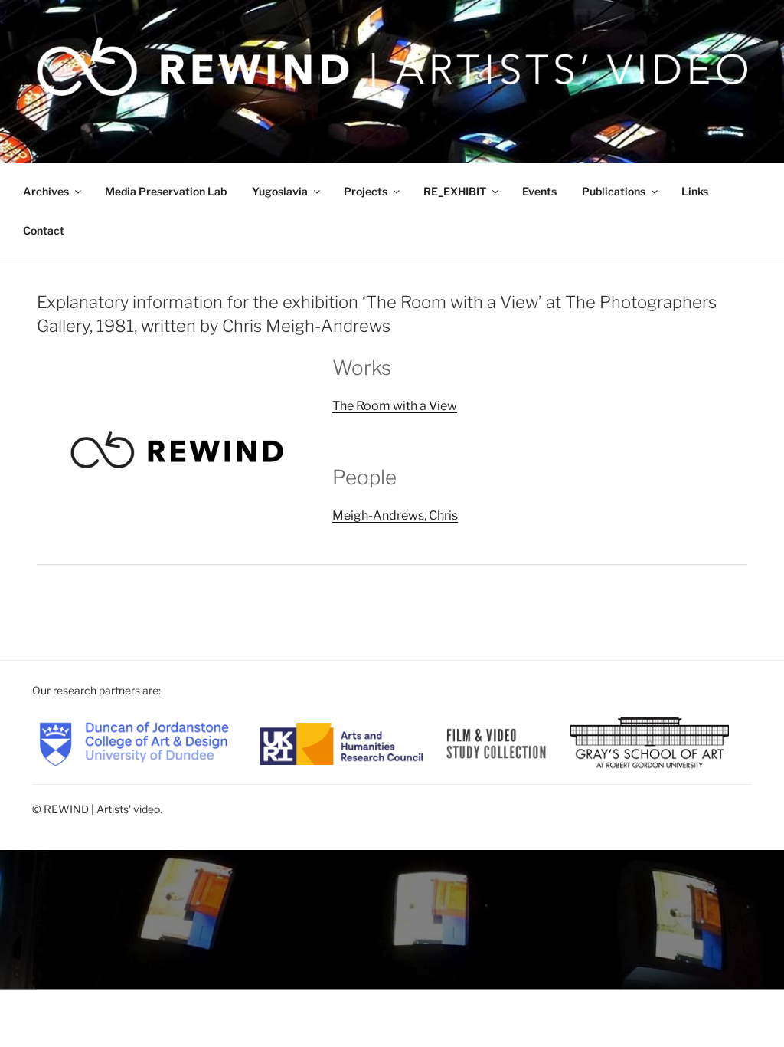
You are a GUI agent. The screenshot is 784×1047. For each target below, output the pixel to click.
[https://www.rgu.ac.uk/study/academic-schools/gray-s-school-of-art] (649, 742)
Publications (613, 191)
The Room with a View (394, 406)
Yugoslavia (280, 191)
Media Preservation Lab (166, 191)
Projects (365, 191)
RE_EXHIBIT (454, 191)
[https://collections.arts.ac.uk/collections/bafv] (496, 742)
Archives (46, 191)
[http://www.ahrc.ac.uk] (341, 742)
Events (539, 191)
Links (694, 191)
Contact (43, 230)
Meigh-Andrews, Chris (395, 515)
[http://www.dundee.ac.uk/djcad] (134, 742)
